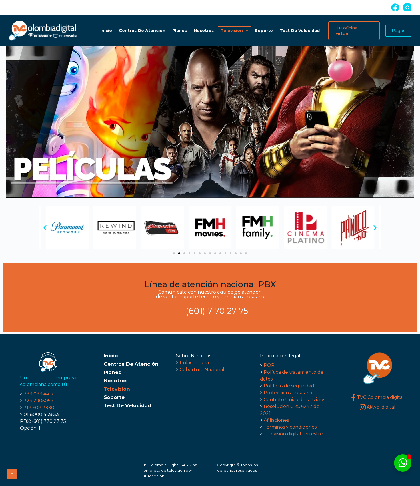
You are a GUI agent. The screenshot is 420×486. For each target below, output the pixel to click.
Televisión (232, 30)
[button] (45, 227)
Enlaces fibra (194, 362)
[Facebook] (395, 7)
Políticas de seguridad (289, 386)
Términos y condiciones (290, 427)
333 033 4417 (39, 394)
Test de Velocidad (300, 30)
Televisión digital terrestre (293, 434)
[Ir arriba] (12, 474)
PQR (269, 365)
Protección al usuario (288, 392)
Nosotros (204, 30)
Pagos (398, 30)
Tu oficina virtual (346, 30)
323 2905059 (38, 400)
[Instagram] (407, 7)
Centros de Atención (142, 30)
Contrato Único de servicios (294, 399)
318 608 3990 (39, 407)
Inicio (106, 30)
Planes (179, 30)
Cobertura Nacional (202, 369)
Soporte (264, 30)
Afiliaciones (276, 420)
